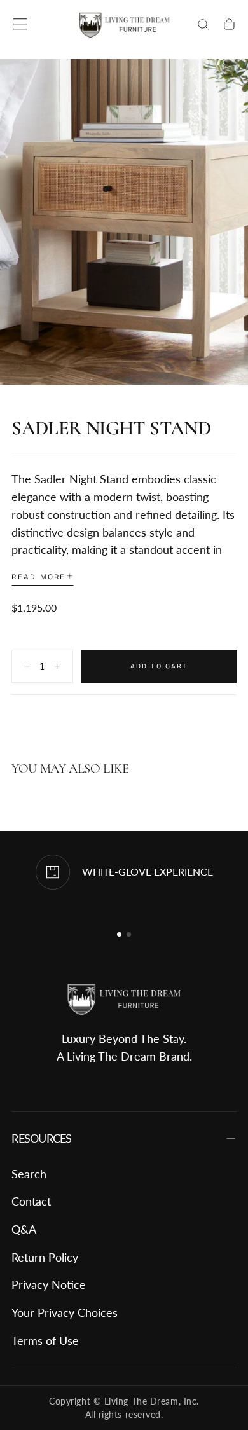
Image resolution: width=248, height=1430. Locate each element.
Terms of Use (45, 1340)
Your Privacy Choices (64, 1312)
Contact (31, 1201)
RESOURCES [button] (41, 1138)
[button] (20, 23)
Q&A (23, 1229)
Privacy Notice (48, 1284)
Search (28, 1174)
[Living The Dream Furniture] (124, 999)
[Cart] (229, 25)
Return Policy (44, 1257)
